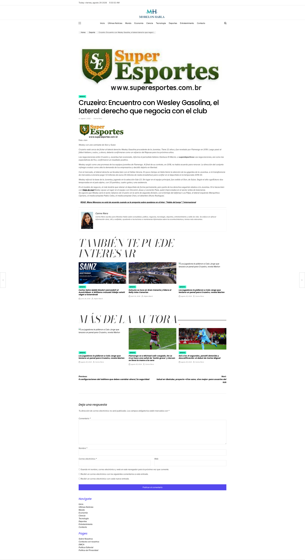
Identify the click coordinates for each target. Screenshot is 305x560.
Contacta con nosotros (89, 541)
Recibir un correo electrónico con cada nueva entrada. (105, 479)
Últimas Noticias (115, 23)
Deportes (173, 23)
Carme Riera (98, 118)
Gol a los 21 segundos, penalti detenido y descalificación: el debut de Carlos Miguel (200, 356)
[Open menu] (80, 23)
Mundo (128, 23)
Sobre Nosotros (86, 539)
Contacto (201, 23)
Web (156, 459)
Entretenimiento (187, 23)
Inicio (102, 23)
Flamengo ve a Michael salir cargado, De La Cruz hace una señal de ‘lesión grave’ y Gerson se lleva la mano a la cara (152, 358)
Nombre (83, 448)
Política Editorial (86, 547)
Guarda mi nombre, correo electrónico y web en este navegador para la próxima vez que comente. (125, 469)
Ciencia (149, 23)
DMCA (81, 544)
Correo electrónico (88, 459)
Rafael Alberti (98, 299)
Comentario (85, 418)
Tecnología (161, 23)
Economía (138, 23)
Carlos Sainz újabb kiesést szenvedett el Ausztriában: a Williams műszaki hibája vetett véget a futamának (102, 292)
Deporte (82, 96)
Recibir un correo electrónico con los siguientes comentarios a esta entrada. (114, 474)
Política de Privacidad (88, 550)
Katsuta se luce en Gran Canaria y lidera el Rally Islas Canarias (150, 291)
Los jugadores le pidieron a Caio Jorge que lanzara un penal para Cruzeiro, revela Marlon (202, 291)
